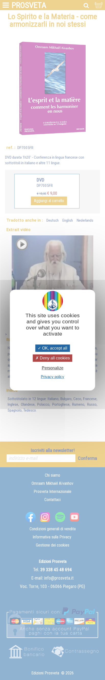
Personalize (52, 368)
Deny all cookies (54, 358)
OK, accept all (54, 348)
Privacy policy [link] (52, 376)
